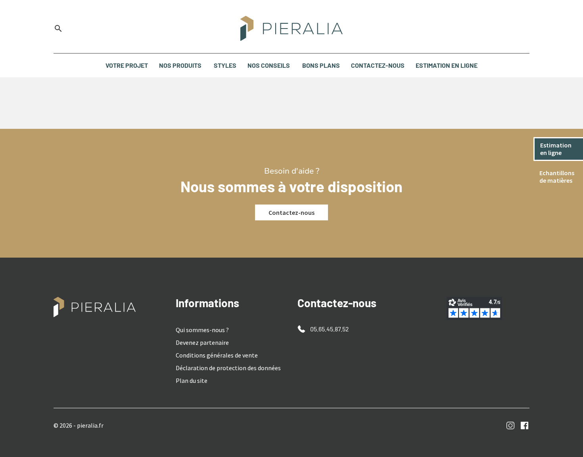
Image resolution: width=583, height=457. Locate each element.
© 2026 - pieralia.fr (79, 425)
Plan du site (191, 380)
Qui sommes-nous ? (202, 330)
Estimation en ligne (556, 149)
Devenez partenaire (202, 342)
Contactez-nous (291, 212)
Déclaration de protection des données (228, 368)
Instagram (511, 425)
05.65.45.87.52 (329, 329)
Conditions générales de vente (217, 355)
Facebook (524, 425)
